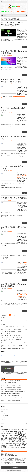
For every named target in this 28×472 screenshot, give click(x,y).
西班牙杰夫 (3, 417)
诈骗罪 (8, 447)
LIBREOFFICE (24, 429)
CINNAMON (8, 429)
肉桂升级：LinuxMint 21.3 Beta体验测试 (13, 108)
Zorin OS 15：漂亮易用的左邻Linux (8, 335)
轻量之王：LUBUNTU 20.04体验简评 (8, 331)
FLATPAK (17, 429)
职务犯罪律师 (8, 441)
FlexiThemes (19, 470)
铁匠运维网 (3, 419)
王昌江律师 (22, 438)
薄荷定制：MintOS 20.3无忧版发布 (13, 227)
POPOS (8, 433)
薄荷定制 (8, 443)
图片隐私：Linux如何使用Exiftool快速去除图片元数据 (12, 397)
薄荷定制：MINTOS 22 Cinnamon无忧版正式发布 (14, 51)
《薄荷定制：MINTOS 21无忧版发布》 (22, 176)
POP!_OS (3, 433)
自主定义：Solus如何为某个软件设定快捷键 (10, 395)
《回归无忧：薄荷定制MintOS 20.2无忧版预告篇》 (22, 295)
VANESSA (3, 435)
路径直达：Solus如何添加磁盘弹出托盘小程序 (10, 400)
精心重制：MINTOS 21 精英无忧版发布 (13, 167)
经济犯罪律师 (20, 440)
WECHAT (7, 435)
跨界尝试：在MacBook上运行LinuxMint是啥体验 (11, 387)
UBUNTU (18, 433)
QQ (10, 433)
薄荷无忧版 (18, 443)
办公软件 (6, 437)
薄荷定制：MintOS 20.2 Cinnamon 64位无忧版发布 (13, 284)
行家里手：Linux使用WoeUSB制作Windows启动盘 (11, 345)
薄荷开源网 (12, 443)
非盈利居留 (22, 447)
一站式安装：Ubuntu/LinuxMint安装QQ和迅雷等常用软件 (12, 339)
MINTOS (21, 431)
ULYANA (24, 433)
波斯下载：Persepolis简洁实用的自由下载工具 (10, 380)
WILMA (10, 435)
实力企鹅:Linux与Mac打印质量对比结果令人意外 (11, 385)
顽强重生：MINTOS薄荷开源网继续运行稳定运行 (11, 389)
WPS (13, 435)
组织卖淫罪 (13, 440)
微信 (17, 437)
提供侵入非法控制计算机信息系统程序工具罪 (13, 437)
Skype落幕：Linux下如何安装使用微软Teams (10, 393)
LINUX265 (3, 413)
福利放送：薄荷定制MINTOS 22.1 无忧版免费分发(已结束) (13, 23)
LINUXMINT (12, 431)
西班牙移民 (12, 445)
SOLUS (13, 433)
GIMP (21, 429)
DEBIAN (13, 429)
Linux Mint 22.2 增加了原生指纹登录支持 (9, 382)
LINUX (4, 431)
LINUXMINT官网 (4, 415)
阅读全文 (24, 46)
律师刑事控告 (13, 437)
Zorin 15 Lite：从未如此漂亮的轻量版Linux (9, 348)
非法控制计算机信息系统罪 (14, 447)
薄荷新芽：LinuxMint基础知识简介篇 (13, 137)
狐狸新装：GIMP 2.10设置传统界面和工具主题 (10, 343)
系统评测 (10, 26)
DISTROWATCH (4, 409)
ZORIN (16, 435)
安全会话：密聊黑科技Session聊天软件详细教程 (11, 329)
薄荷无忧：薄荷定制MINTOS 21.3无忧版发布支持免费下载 (13, 80)
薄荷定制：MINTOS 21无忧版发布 (14, 197)
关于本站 (2, 333)
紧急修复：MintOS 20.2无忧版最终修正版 (13, 256)
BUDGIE (2, 429)
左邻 (9, 437)
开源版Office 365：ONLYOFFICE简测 (9, 337)
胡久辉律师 (17, 441)
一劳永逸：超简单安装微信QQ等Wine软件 (9, 326)
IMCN (2, 411)
